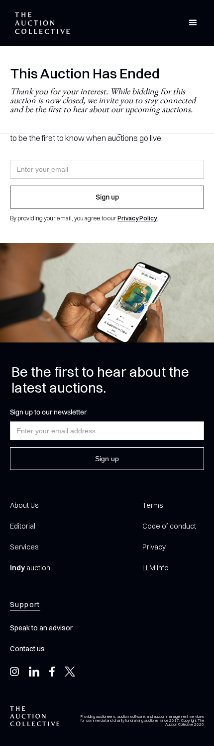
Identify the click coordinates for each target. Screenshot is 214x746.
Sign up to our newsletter (48, 411)
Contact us (27, 648)
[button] (193, 23)
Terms (152, 505)
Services (24, 546)
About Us (24, 505)
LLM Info (155, 567)
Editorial (22, 526)
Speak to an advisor (41, 627)
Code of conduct (169, 526)
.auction (30, 567)
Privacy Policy (137, 218)
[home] (40, 23)
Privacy (154, 546)
